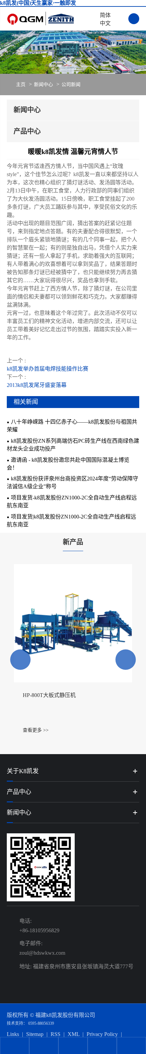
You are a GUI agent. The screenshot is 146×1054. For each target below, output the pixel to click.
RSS (55, 1034)
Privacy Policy (102, 1034)
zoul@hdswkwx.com (42, 953)
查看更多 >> (36, 730)
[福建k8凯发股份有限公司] (51, 18)
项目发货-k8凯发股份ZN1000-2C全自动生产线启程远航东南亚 (72, 501)
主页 (20, 84)
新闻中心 (43, 84)
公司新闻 (70, 84)
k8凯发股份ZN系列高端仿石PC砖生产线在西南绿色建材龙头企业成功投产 (73, 445)
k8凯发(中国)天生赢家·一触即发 (38, 3)
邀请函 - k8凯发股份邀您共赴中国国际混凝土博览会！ (68, 464)
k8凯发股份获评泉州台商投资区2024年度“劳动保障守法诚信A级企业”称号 (72, 482)
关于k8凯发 (23, 771)
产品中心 (19, 791)
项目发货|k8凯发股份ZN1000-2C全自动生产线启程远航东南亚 (71, 520)
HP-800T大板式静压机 (49, 695)
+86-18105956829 (39, 930)
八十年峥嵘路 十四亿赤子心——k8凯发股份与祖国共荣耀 (72, 425)
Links (13, 1034)
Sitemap (34, 1034)
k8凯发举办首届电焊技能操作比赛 (47, 369)
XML (73, 1034)
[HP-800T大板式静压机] (73, 623)
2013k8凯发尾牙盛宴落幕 (37, 385)
